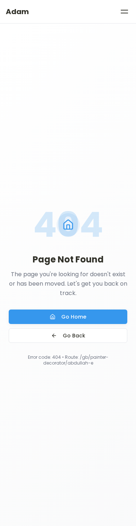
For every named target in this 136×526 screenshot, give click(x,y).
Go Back (74, 335)
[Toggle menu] (124, 11)
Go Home (73, 316)
